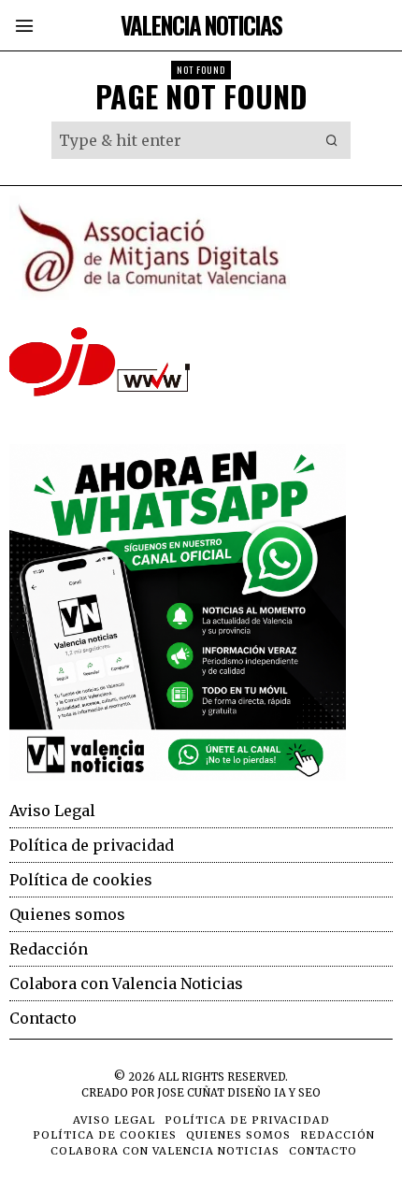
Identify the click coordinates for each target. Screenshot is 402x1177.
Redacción (48, 949)
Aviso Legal (52, 810)
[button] (332, 140)
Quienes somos (67, 914)
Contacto (43, 1018)
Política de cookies (80, 879)
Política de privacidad (91, 845)
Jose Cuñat (190, 1092)
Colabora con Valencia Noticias (126, 983)
